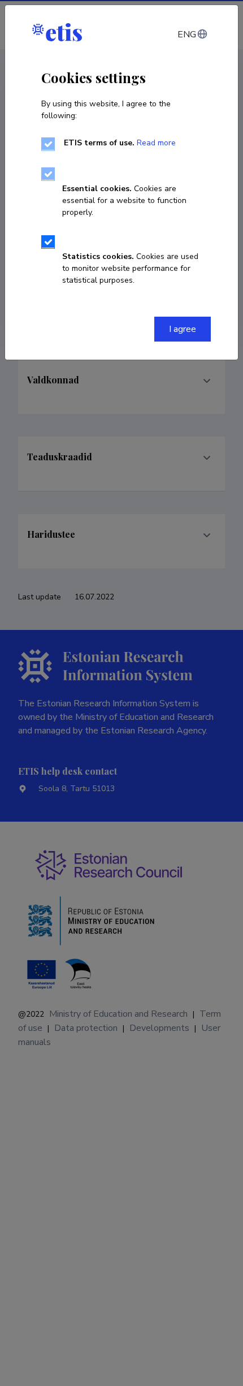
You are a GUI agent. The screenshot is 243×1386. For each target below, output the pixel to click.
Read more (156, 142)
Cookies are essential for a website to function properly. (124, 200)
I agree (182, 329)
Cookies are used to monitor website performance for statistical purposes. (130, 268)
